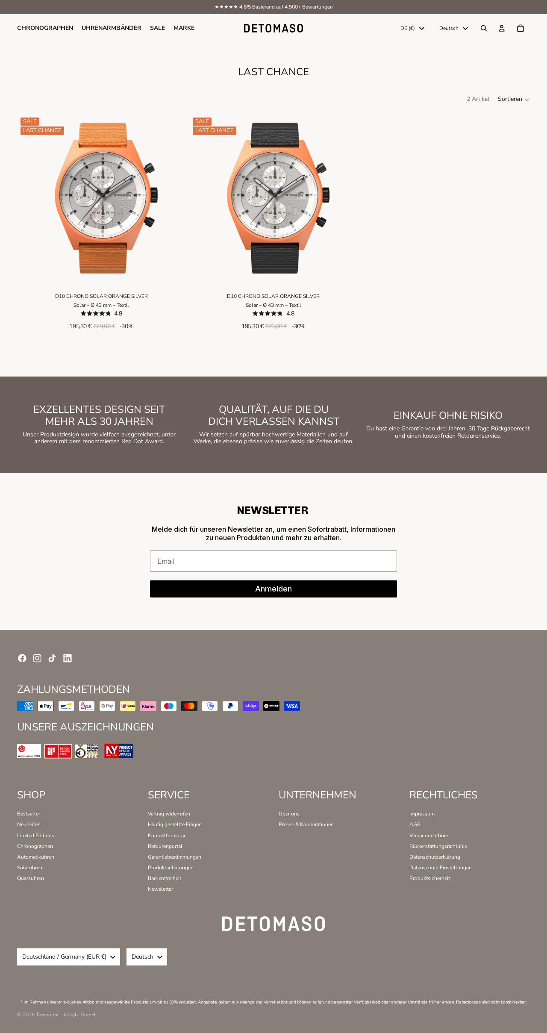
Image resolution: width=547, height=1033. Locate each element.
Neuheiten (29, 824)
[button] (514, 99)
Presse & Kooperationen (306, 824)
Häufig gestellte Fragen (175, 824)
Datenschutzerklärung (434, 856)
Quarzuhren (30, 878)
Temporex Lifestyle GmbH (65, 1014)
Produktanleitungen (171, 867)
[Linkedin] (67, 658)
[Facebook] (22, 658)
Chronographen (35, 846)
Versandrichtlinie (428, 835)
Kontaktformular (166, 835)
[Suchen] (483, 28)
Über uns (289, 813)
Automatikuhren (35, 856)
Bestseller (28, 813)
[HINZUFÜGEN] (173, 269)
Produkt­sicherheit (429, 878)
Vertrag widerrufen (169, 813)
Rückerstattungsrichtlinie (438, 846)
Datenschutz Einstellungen (440, 867)
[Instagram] (37, 658)
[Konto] (501, 28)
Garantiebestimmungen (174, 856)
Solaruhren (29, 867)
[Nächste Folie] (173, 198)
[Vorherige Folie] (30, 198)
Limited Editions (35, 835)
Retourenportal (165, 846)
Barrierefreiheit (164, 878)
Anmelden (273, 588)
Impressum (422, 813)
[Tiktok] (52, 658)
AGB (415, 824)
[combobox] (412, 28)
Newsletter (160, 889)
